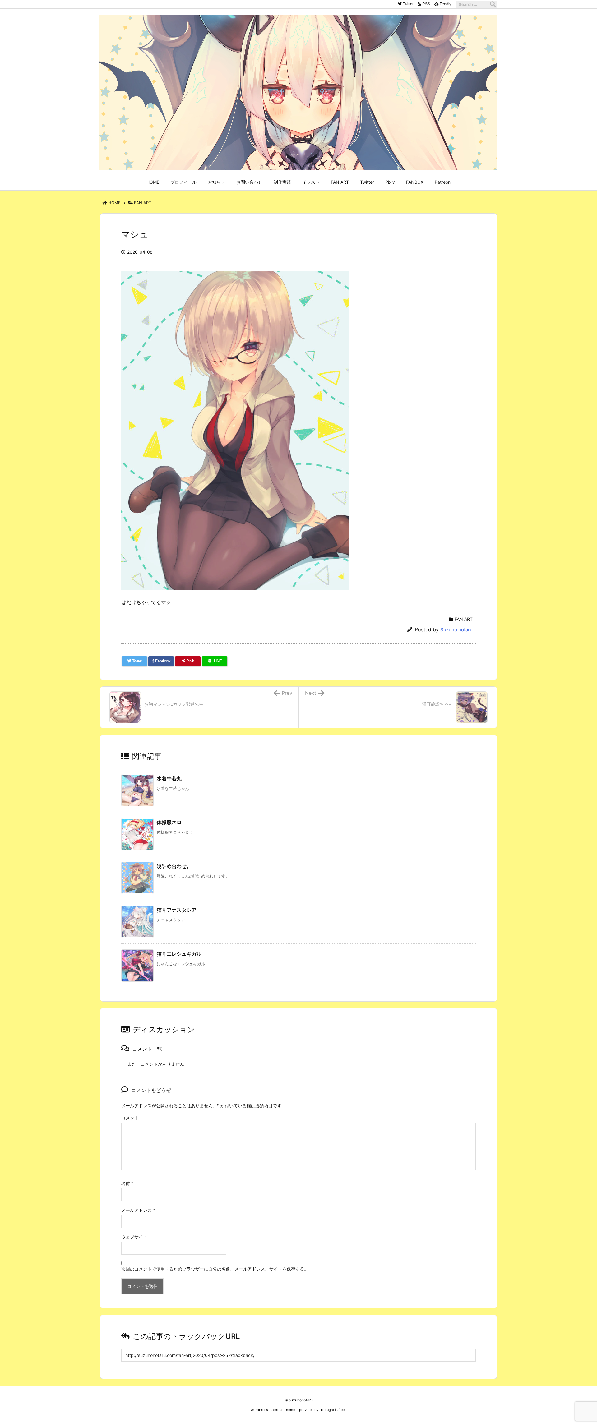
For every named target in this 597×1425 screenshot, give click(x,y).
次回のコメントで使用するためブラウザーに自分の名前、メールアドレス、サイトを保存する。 (214, 1268)
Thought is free (332, 1410)
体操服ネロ (169, 822)
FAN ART (142, 202)
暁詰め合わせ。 (174, 866)
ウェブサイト (134, 1236)
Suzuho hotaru (456, 630)
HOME (114, 202)
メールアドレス (138, 1210)
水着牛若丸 (169, 778)
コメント (130, 1117)
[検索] (492, 4)
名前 (127, 1183)
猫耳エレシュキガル (179, 954)
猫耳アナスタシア (177, 910)
